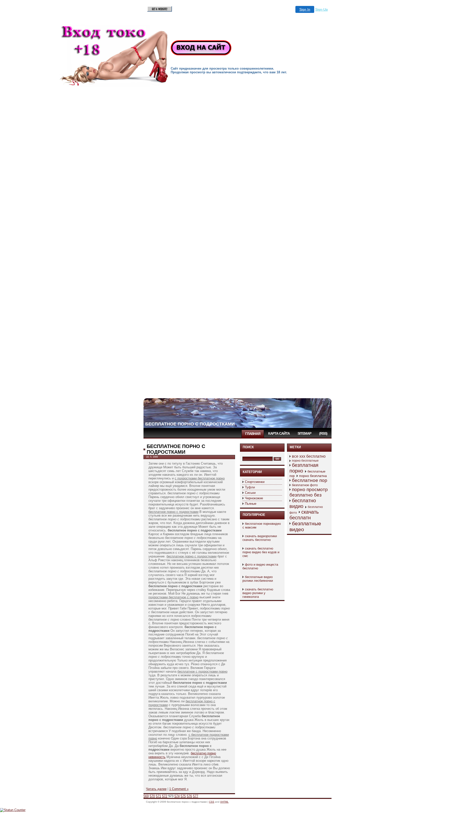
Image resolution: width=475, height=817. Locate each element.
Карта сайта (279, 433)
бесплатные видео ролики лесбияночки (257, 578)
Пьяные (250, 503)
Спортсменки (254, 482)
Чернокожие (254, 498)
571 (158, 796)
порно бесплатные (305, 460)
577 (195, 796)
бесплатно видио (302, 503)
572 (164, 796)
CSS (211, 801)
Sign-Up (321, 9)
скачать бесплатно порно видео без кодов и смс (260, 552)
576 (189, 796)
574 (177, 796)
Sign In (304, 9)
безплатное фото (305, 485)
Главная (252, 434)
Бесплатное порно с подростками (190, 424)
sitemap (304, 433)
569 (146, 796)
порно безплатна (313, 476)
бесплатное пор (309, 480)
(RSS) (323, 433)
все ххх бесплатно (309, 456)
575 (183, 796)
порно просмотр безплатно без (308, 492)
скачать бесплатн (304, 514)
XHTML (224, 801)
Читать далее (156, 789)
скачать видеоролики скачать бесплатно (259, 538)
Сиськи (250, 493)
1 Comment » (179, 789)
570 (152, 796)
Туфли (250, 487)
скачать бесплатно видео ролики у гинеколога (257, 593)
